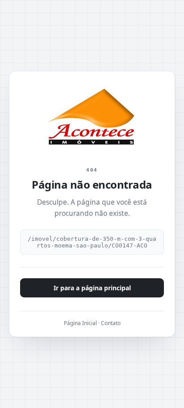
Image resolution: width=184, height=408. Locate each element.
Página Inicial (80, 323)
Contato (111, 323)
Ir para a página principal (92, 288)
